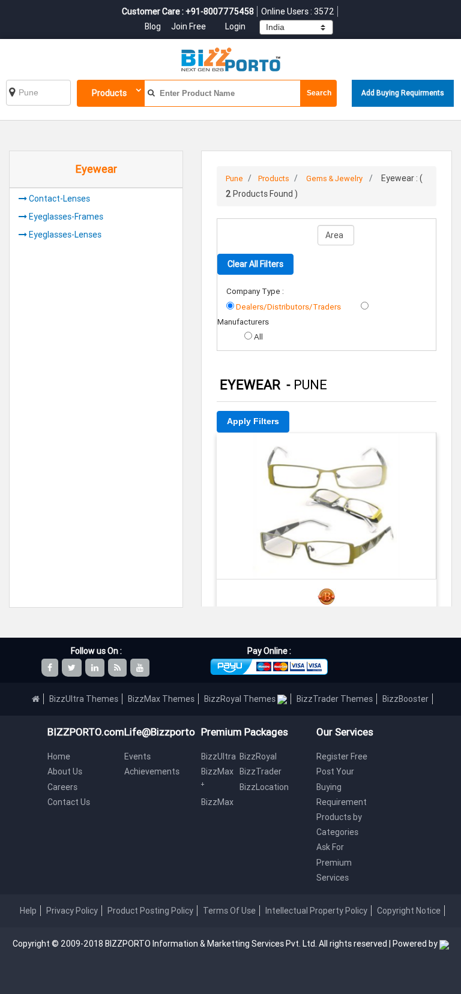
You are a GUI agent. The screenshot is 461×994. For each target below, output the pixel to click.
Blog (154, 26)
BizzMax (217, 802)
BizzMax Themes (161, 698)
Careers (62, 787)
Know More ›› (326, 501)
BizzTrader (261, 771)
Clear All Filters (255, 264)
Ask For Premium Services (334, 862)
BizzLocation (264, 787)
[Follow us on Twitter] (72, 667)
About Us (64, 771)
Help (28, 910)
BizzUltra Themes (83, 698)
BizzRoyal (258, 756)
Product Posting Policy (150, 910)
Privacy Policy (72, 910)
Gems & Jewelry (334, 178)
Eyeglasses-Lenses (65, 234)
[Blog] (118, 667)
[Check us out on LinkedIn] (95, 667)
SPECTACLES (327, 449)
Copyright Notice (409, 910)
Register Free (341, 756)
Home (58, 756)
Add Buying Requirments (402, 92)
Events (137, 756)
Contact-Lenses (59, 198)
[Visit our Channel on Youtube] (140, 667)
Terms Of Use (229, 910)
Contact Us (68, 802)
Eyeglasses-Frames (66, 216)
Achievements (151, 771)
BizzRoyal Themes (240, 698)
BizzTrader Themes (335, 698)
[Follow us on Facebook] (50, 667)
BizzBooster (405, 698)
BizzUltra (218, 756)
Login (235, 26)
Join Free (188, 26)
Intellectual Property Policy (316, 910)
